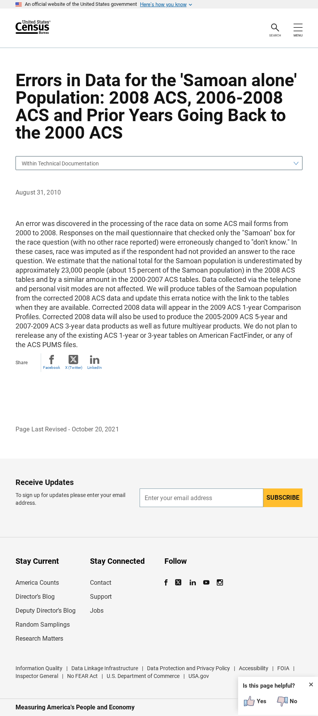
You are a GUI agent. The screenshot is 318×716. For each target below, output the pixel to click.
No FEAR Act (82, 676)
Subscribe (282, 497)
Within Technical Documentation (60, 163)
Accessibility (253, 668)
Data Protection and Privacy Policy (188, 668)
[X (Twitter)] (179, 582)
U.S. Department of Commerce (143, 676)
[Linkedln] (192, 582)
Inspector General (37, 676)
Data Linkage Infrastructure (104, 668)
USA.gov (198, 676)
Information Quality (39, 668)
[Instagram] (219, 582)
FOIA (283, 668)
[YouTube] (206, 582)
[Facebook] (168, 582)
